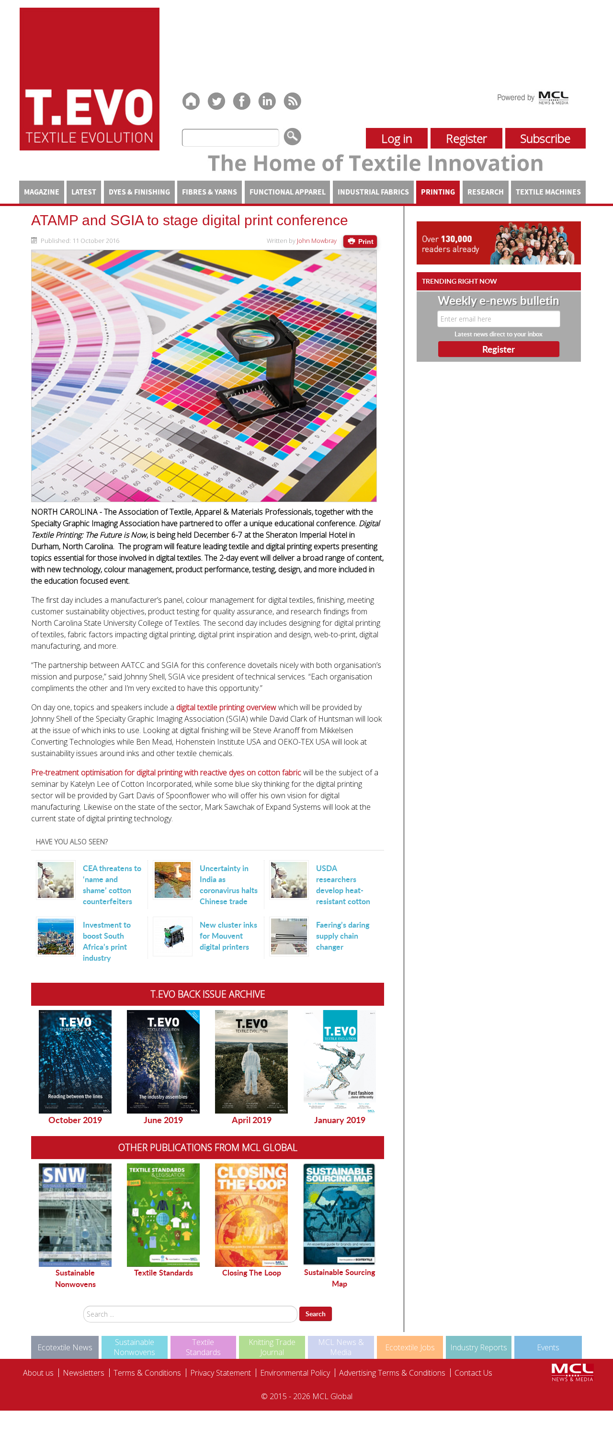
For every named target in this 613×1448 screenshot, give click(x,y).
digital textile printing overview (227, 707)
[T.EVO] (89, 78)
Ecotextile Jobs (410, 1347)
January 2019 (339, 1120)
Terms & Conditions (147, 1372)
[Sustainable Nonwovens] (75, 1215)
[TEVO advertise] (499, 242)
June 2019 (163, 1120)
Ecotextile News (64, 1347)
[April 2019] (251, 1061)
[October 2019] (75, 1061)
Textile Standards (163, 1272)
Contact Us (473, 1372)
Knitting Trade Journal (272, 1347)
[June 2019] (163, 1061)
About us (38, 1372)
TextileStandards (203, 1347)
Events (548, 1347)
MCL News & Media (341, 1347)
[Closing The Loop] (251, 1215)
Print (365, 241)
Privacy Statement (220, 1372)
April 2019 (252, 1120)
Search (316, 1313)
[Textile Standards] (163, 1215)
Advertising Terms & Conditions (392, 1372)
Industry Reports (478, 1347)
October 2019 (75, 1120)
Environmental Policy (295, 1372)
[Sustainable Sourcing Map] (339, 1214)
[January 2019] (339, 1061)
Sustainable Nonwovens (75, 1278)
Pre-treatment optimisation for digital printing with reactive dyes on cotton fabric (166, 772)
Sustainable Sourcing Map (339, 1277)
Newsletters (83, 1372)
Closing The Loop (251, 1272)
